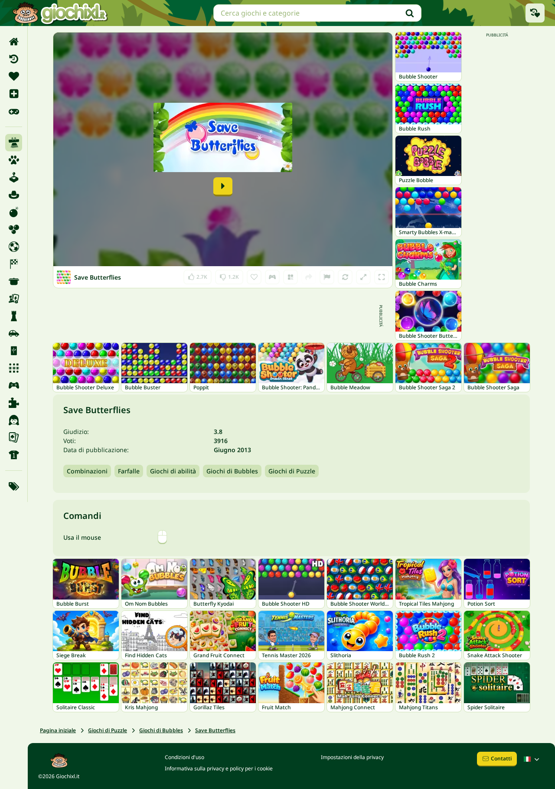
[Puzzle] (13, 402)
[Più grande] (363, 277)
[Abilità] (13, 142)
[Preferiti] (13, 76)
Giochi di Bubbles (232, 471)
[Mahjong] (13, 350)
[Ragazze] (13, 420)
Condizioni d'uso (184, 757)
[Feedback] (327, 277)
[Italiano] (532, 759)
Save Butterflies (215, 730)
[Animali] (13, 160)
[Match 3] (13, 368)
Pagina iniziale (58, 730)
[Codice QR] (290, 277)
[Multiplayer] (13, 385)
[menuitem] (13, 41)
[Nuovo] (13, 93)
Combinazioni (87, 471)
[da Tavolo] (13, 298)
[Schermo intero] (381, 277)
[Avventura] (13, 194)
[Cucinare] (13, 281)
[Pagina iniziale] (13, 41)
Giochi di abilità (173, 471)
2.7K (197, 275)
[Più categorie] (13, 486)
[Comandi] (272, 277)
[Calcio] (13, 246)
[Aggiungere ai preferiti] (254, 277)
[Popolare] (13, 111)
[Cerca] (409, 13)
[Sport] (13, 454)
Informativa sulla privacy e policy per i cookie (219, 768)
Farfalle (129, 471)
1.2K (229, 275)
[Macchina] (13, 333)
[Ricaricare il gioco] (345, 277)
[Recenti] (13, 59)
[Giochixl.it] (59, 13)
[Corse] (13, 264)
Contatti (501, 758)
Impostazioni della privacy (352, 757)
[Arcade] (13, 177)
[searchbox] (317, 13)
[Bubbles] (13, 229)
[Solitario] (13, 437)
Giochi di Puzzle (291, 471)
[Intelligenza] (13, 316)
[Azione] (13, 212)
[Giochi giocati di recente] (535, 13)
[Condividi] (308, 277)
